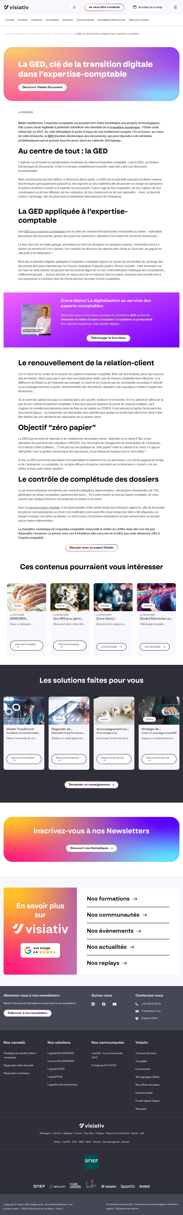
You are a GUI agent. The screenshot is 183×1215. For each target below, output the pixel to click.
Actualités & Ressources (111, 20)
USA (142, 1133)
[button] (40, 950)
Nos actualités (107, 947)
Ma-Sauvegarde (111, 1142)
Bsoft (88, 1142)
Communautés (85, 20)
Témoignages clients (147, 1077)
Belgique (68, 1133)
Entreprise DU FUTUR (104, 1065)
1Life (74, 1142)
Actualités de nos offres (39, 34)
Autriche (57, 1133)
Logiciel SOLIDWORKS (61, 1053)
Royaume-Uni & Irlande (117, 1133)
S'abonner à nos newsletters (27, 1013)
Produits (23, 20)
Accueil (7, 34)
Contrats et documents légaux (150, 1204)
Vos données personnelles (119, 1204)
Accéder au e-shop (150, 7)
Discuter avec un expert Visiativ (92, 547)
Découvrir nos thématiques (89, 848)
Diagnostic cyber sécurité (18, 1065)
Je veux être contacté (104, 7)
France (78, 1133)
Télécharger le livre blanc (108, 338)
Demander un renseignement (89, 784)
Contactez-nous (151, 1011)
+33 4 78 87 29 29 (151, 1004)
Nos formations (109, 899)
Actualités (141, 1061)
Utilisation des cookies (127, 1209)
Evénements (142, 1069)
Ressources (19, 34)
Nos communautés (114, 915)
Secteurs (68, 20)
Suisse (135, 1133)
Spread (125, 1142)
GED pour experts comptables (45, 231)
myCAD (66, 1142)
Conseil (9, 20)
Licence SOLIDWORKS (61, 1061)
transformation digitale (44, 507)
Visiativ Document (62, 34)
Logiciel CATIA (56, 1069)
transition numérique (125, 127)
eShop (57, 1142)
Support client (149, 1018)
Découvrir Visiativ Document (42, 87)
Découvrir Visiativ (139, 20)
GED (51, 136)
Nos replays (104, 963)
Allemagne (44, 1133)
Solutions (36, 20)
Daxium (97, 1142)
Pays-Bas (88, 1133)
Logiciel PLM (55, 1077)
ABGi (81, 1142)
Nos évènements (111, 931)
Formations (52, 20)
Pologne (100, 1133)
